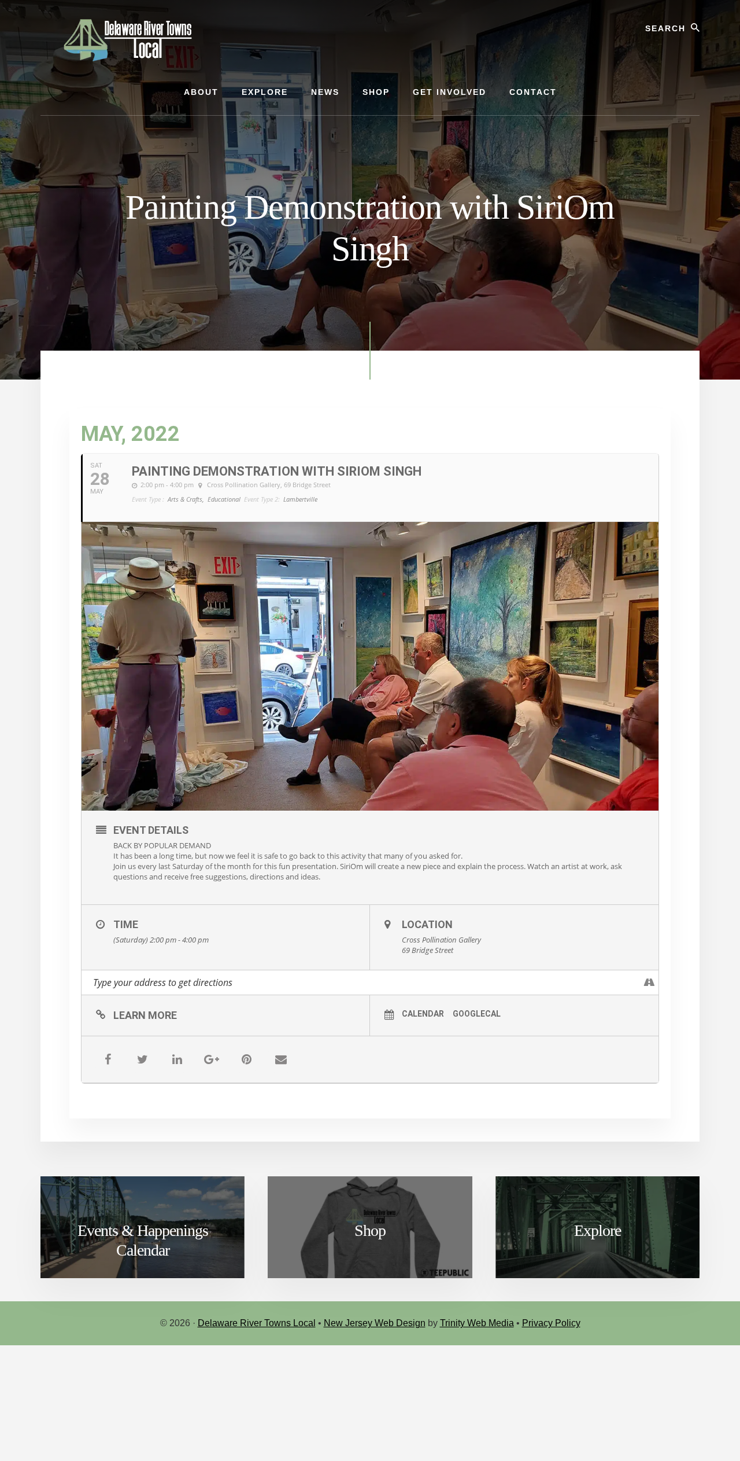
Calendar (423, 1013)
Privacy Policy (551, 1323)
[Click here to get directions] (649, 982)
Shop (370, 1230)
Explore (597, 1230)
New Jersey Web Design (375, 1323)
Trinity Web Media (477, 1323)
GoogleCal (477, 1013)
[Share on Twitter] (142, 1059)
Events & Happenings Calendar (142, 1240)
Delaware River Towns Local (257, 1323)
